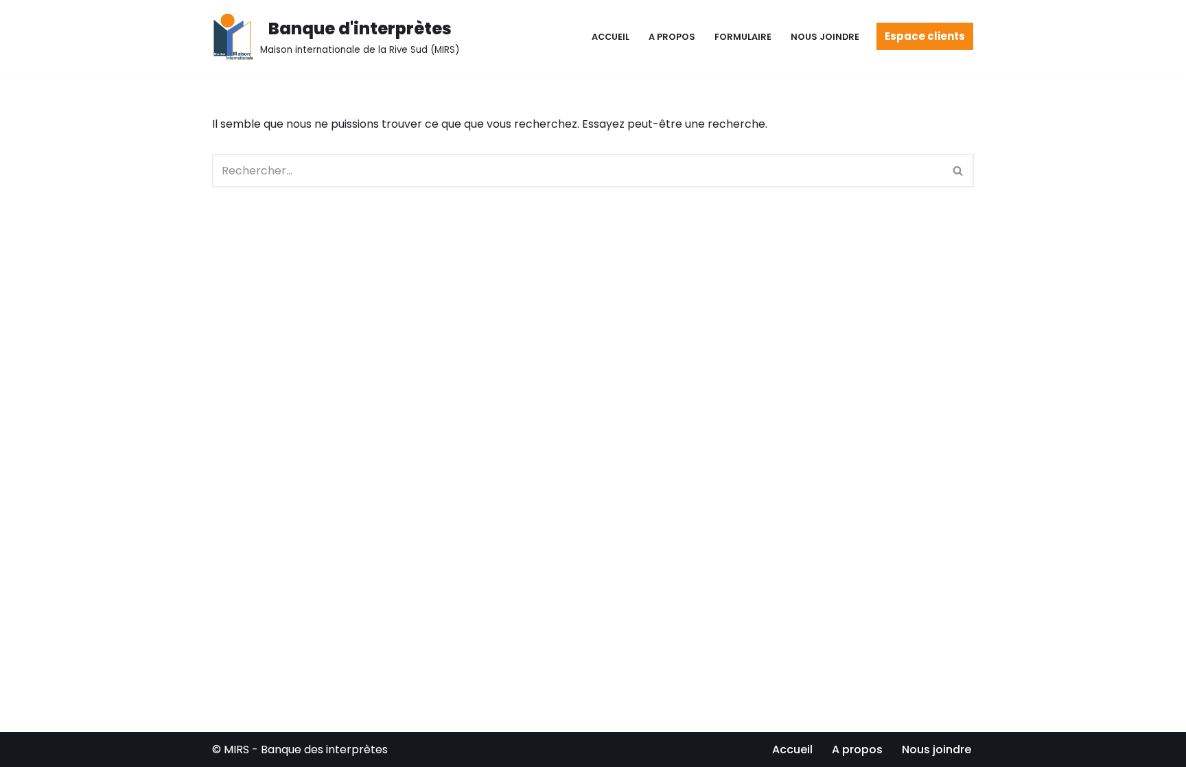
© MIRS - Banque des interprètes (300, 749)
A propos (672, 37)
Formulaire (742, 37)
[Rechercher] (958, 170)
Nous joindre (825, 37)
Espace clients (925, 36)
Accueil (610, 37)
